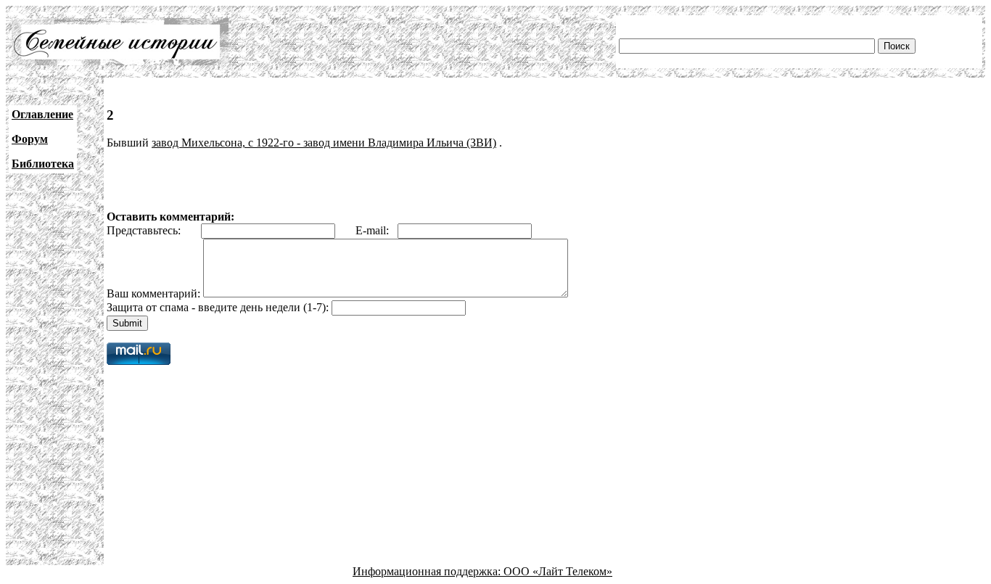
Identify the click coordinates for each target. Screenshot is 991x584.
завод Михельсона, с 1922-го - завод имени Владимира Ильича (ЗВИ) (324, 142)
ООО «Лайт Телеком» (557, 571)
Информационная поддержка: (428, 571)
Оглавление (42, 114)
